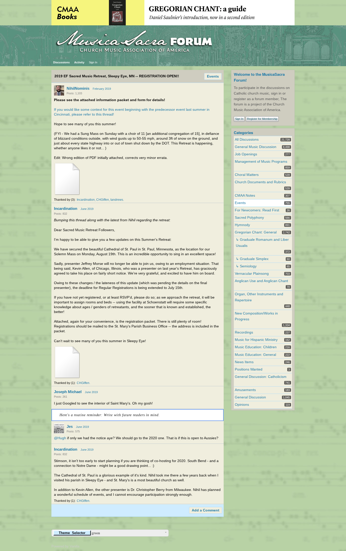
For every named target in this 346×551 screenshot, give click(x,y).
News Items (244, 362)
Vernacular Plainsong (252, 274)
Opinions (242, 405)
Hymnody (242, 225)
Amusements (245, 390)
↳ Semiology (246, 266)
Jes (70, 426)
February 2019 (102, 88)
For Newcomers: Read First (257, 210)
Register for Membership (262, 118)
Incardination (86, 199)
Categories (243, 132)
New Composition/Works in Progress (256, 316)
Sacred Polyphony (249, 217)
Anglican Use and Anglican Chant (261, 281)
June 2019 (87, 208)
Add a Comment (205, 510)
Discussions (61, 62)
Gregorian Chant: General (256, 232)
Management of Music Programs (261, 161)
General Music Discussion (255, 147)
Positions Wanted (248, 369)
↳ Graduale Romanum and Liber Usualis (262, 242)
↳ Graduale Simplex (252, 259)
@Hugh (60, 438)
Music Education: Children (256, 347)
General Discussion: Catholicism (260, 377)
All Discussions (247, 139)
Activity (79, 62)
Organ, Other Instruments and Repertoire (259, 297)
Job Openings (246, 154)
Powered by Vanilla (65, 546)
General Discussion (250, 397)
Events (213, 76)
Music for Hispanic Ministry (256, 340)
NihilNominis (78, 88)
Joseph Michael (68, 392)
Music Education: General (255, 355)
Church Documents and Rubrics (260, 182)
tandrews (116, 199)
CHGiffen (102, 199)
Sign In (93, 62)
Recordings (244, 332)
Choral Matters (247, 175)
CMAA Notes (245, 195)
